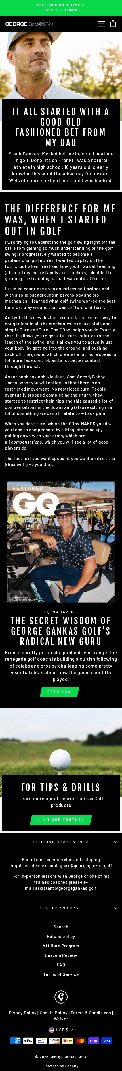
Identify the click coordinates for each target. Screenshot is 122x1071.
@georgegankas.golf (75, 888)
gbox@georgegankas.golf (86, 865)
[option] (61, 8)
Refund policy (61, 936)
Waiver (61, 1018)
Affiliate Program (61, 945)
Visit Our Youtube (60, 820)
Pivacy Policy (23, 1012)
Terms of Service (61, 974)
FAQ (61, 964)
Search (61, 926)
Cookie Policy (54, 1012)
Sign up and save (61, 908)
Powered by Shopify (61, 1066)
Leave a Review (61, 955)
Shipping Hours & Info (61, 842)
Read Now (59, 692)
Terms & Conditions (91, 1012)
